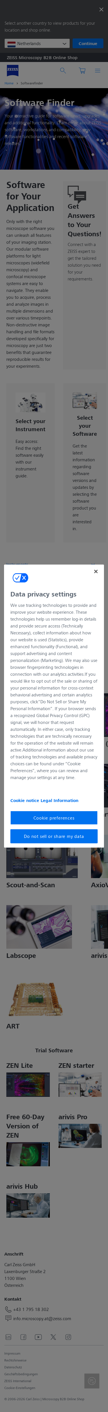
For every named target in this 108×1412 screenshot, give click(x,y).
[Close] (96, 571)
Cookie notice (25, 800)
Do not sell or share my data (54, 836)
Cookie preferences (53, 818)
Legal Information (59, 800)
